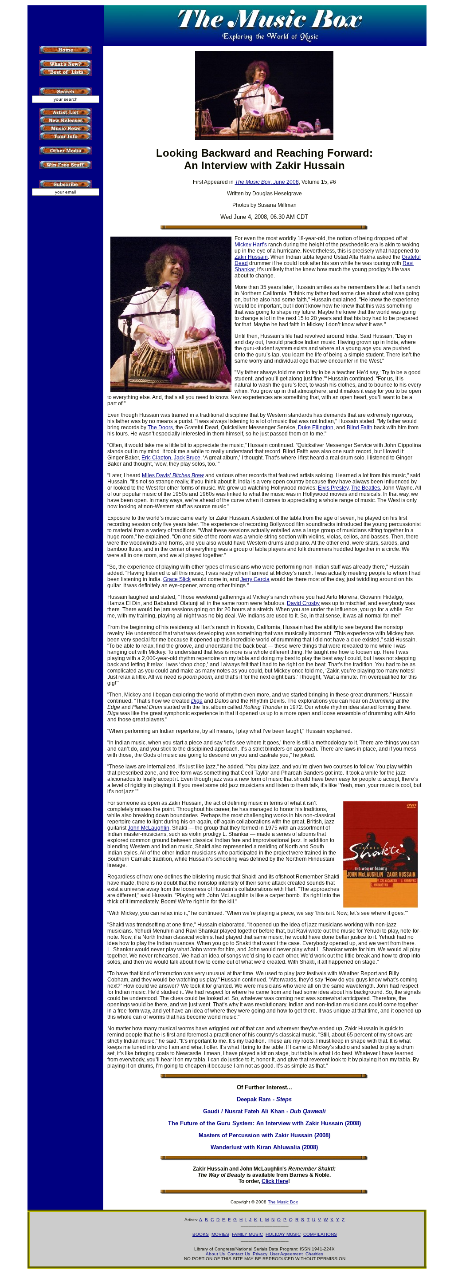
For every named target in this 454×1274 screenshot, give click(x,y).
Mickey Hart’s (251, 244)
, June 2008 (267, 182)
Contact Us (238, 1253)
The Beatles (365, 488)
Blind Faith (359, 427)
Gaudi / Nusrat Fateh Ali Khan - (264, 1111)
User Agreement (286, 1253)
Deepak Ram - (264, 1099)
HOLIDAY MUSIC (283, 1234)
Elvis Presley (333, 488)
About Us (215, 1253)
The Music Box (283, 1201)
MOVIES (220, 1234)
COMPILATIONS (320, 1234)
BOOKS (200, 1234)
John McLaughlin (148, 828)
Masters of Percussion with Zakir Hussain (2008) (264, 1135)
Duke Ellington (315, 427)
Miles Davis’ (173, 475)
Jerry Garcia (255, 579)
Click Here (275, 1181)
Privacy (260, 1253)
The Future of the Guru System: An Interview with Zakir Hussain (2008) (264, 1123)
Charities (314, 1253)
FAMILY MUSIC (247, 1234)
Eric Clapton (156, 458)
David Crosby (303, 603)
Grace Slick (177, 579)
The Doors (160, 427)
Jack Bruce (187, 458)
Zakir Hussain (251, 257)
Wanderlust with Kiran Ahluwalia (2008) (264, 1147)
